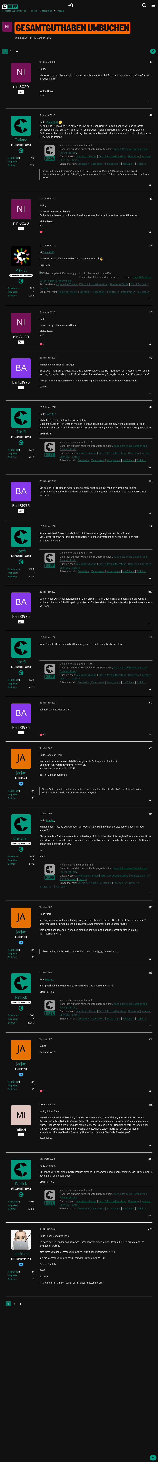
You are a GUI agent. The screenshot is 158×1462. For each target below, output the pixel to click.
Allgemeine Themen (67, 284)
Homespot (134, 156)
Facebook (96, 163)
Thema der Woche (67, 291)
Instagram (112, 163)
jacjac (100, 951)
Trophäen (12, 161)
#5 (150, 312)
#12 (150, 702)
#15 (150, 907)
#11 (150, 637)
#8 (150, 481)
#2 (150, 115)
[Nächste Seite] (17, 51)
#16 (150, 972)
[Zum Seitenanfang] (153, 1457)
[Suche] (144, 5)
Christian (101, 789)
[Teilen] (153, 51)
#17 (150, 1039)
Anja (99, 170)
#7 (150, 407)
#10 (150, 591)
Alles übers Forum (86, 156)
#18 (150, 1104)
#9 (150, 526)
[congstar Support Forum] (10, 6)
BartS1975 (51, 414)
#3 (150, 198)
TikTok (140, 163)
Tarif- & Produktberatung (112, 156)
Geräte (76, 160)
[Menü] (153, 5)
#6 (150, 357)
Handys (44, 288)
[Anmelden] (70, 5)
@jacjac (50, 820)
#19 (150, 1159)
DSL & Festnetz (139, 284)
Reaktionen (13, 157)
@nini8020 (52, 122)
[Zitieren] (149, 102)
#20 (150, 1229)
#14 (150, 813)
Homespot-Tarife (119, 284)
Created (82, 163)
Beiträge (12, 165)
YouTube (127, 163)
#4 (150, 245)
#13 (150, 748)
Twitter (112, 291)
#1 (151, 62)
